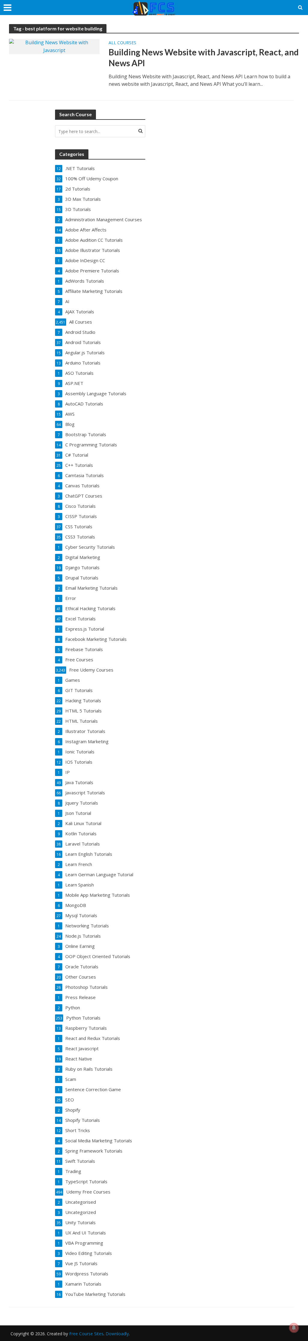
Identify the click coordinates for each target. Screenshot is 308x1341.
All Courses (122, 43)
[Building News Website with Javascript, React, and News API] (54, 46)
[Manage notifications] (294, 1328)
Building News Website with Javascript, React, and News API (204, 57)
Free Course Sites (86, 1333)
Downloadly (117, 1333)
